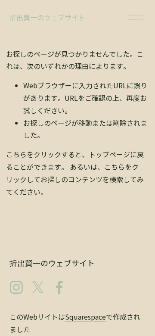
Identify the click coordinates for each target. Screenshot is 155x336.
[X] (38, 287)
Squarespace (85, 316)
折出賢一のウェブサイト (47, 17)
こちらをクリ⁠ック (33, 154)
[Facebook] (59, 287)
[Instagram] (16, 287)
